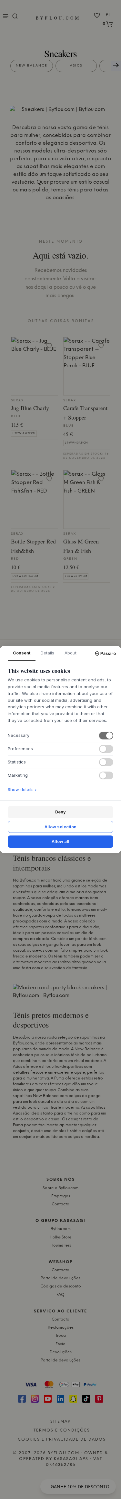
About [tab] (70, 652)
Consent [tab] (21, 652)
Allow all (60, 841)
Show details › (22, 789)
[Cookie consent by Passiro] (105, 653)
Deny (60, 811)
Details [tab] (47, 652)
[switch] (106, 735)
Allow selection (60, 826)
